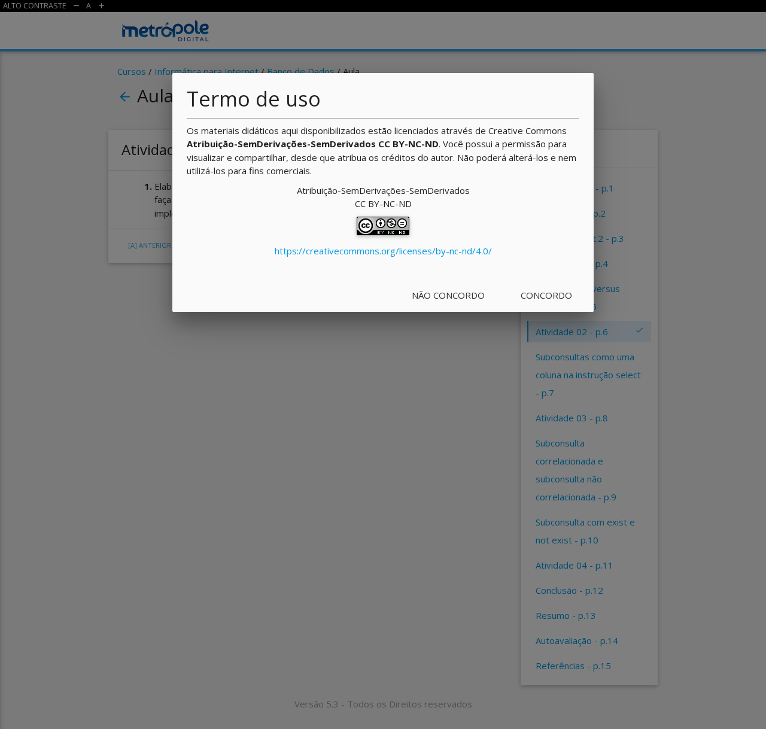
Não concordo (448, 295)
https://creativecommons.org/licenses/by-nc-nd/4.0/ (383, 251)
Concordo (546, 295)
